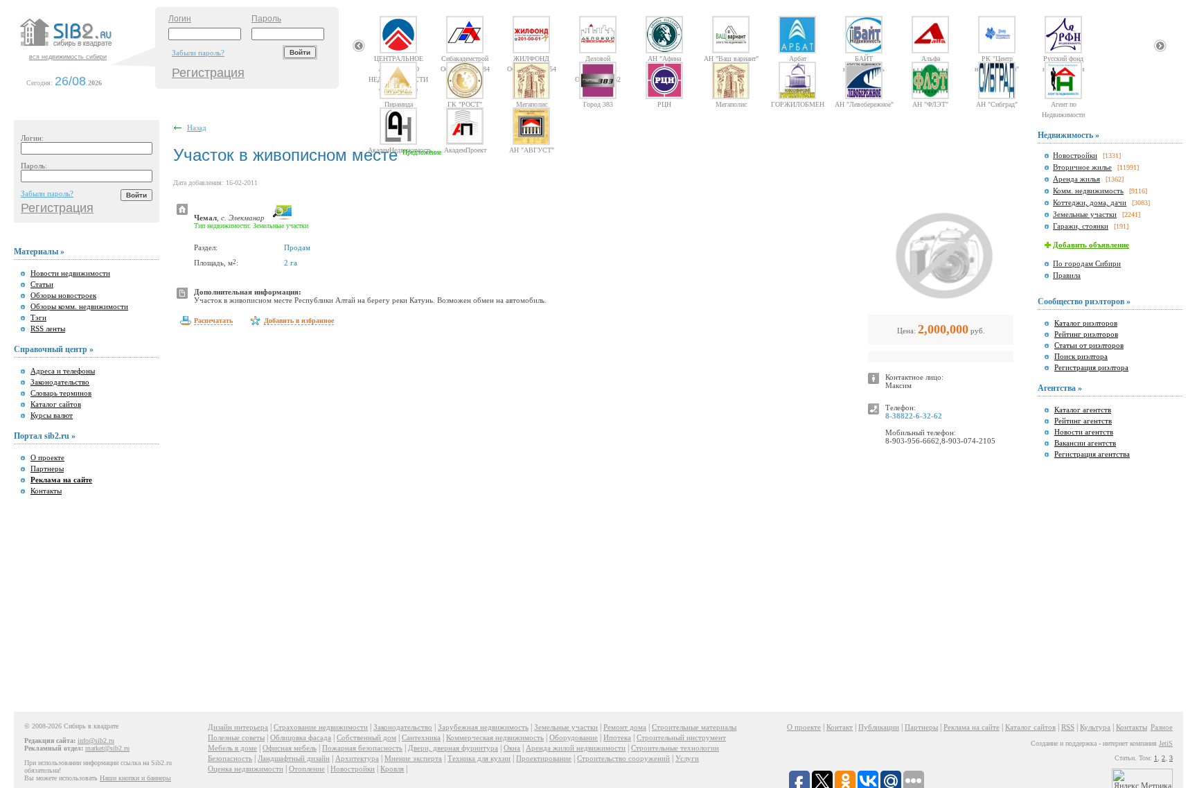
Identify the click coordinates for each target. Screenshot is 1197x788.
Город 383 (598, 103)
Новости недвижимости (70, 273)
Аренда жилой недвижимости (576, 748)
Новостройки (1075, 155)
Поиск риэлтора (1081, 356)
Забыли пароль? (198, 53)
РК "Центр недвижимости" (997, 58)
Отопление (307, 768)
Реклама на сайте (971, 727)
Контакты (46, 491)
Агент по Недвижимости (1063, 103)
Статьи (41, 284)
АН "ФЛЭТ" (930, 103)
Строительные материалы (694, 727)
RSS (1067, 727)
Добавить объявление (1091, 244)
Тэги (38, 317)
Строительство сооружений (623, 758)
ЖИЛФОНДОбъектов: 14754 (531, 58)
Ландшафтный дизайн (294, 758)
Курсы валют (51, 415)
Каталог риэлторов (1085, 323)
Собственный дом (366, 737)
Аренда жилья (1076, 179)
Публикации (878, 727)
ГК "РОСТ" (464, 103)
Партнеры (47, 468)
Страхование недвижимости (321, 727)
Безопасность (230, 758)
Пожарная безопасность (362, 748)
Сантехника (421, 737)
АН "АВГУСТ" (531, 149)
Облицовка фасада (300, 737)
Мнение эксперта (413, 758)
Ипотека (617, 737)
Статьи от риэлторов (1089, 345)
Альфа (930, 58)
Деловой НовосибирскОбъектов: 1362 (598, 58)
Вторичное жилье (1082, 167)
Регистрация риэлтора (1091, 367)
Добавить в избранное (299, 320)
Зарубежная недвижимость (483, 727)
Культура (1095, 727)
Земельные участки (1085, 214)
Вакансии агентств (1085, 443)
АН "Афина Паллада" (664, 58)
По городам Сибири (1087, 263)
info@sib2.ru (96, 740)
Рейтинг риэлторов (1086, 334)
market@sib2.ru (107, 748)
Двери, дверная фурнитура (453, 748)
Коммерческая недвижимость (495, 737)
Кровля (392, 768)
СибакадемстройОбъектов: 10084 (465, 58)
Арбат (797, 58)
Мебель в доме (232, 748)
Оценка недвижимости (245, 768)
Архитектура (357, 758)
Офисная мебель (290, 748)
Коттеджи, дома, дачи (1089, 202)
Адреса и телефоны (62, 371)
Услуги (687, 758)
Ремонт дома (624, 727)
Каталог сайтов (55, 404)
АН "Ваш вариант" (731, 58)
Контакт (839, 727)
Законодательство (59, 382)
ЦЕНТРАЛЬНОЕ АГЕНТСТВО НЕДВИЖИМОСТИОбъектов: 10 (398, 58)
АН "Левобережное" (864, 103)
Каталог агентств (1082, 409)
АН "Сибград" (997, 103)
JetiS (1166, 743)
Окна (512, 748)
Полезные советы (236, 737)
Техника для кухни (479, 758)
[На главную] (86, 48)
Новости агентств (1083, 432)
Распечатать (213, 320)
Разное (1162, 727)
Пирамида (398, 103)
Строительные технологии (675, 748)
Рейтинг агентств (1083, 421)
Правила (1067, 275)
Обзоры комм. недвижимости (79, 306)
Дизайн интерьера (238, 727)
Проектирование (543, 758)
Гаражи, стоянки (1080, 226)
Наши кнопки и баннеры (135, 778)
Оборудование (573, 737)
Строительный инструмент (681, 737)
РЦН (664, 103)
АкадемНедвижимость (398, 149)
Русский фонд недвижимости (1063, 58)
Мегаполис (531, 103)
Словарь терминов (60, 393)
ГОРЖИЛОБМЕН (797, 103)
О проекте (47, 457)
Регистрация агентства (1092, 454)
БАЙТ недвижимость (864, 58)
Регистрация (208, 73)
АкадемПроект (465, 149)
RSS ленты (47, 328)
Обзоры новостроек (63, 295)
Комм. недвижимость (1088, 190)
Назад (196, 127)
